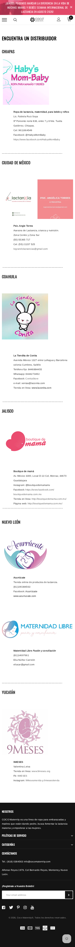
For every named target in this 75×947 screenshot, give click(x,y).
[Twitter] (11, 907)
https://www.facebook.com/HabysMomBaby (36, 139)
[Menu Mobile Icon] (4, 19)
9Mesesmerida (34, 780)
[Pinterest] (18, 907)
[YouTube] (32, 907)
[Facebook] (3, 907)
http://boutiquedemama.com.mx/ (49, 499)
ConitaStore (31, 378)
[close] (71, 7)
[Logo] (37, 19)
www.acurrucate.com (24, 596)
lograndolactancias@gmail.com (30, 249)
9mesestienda (51, 780)
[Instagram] (25, 907)
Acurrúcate (31, 591)
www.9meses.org (41, 771)
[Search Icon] (15, 19)
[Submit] (69, 895)
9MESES (22, 775)
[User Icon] (59, 20)
